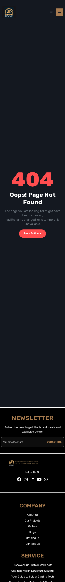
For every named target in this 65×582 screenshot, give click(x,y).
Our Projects (32, 520)
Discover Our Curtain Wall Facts (32, 565)
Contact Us (33, 543)
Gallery (32, 526)
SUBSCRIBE (54, 442)
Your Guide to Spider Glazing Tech (32, 576)
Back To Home (32, 233)
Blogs (32, 532)
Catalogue (32, 538)
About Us (32, 514)
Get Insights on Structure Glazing (32, 570)
